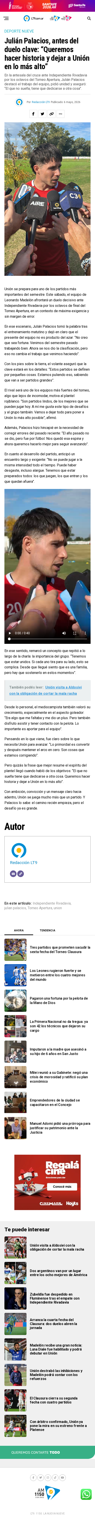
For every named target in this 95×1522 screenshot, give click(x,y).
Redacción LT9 (41, 102)
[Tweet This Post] (42, 114)
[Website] (20, 873)
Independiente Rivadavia (52, 903)
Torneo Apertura (40, 908)
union (58, 908)
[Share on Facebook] (33, 114)
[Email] (13, 873)
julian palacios (15, 908)
